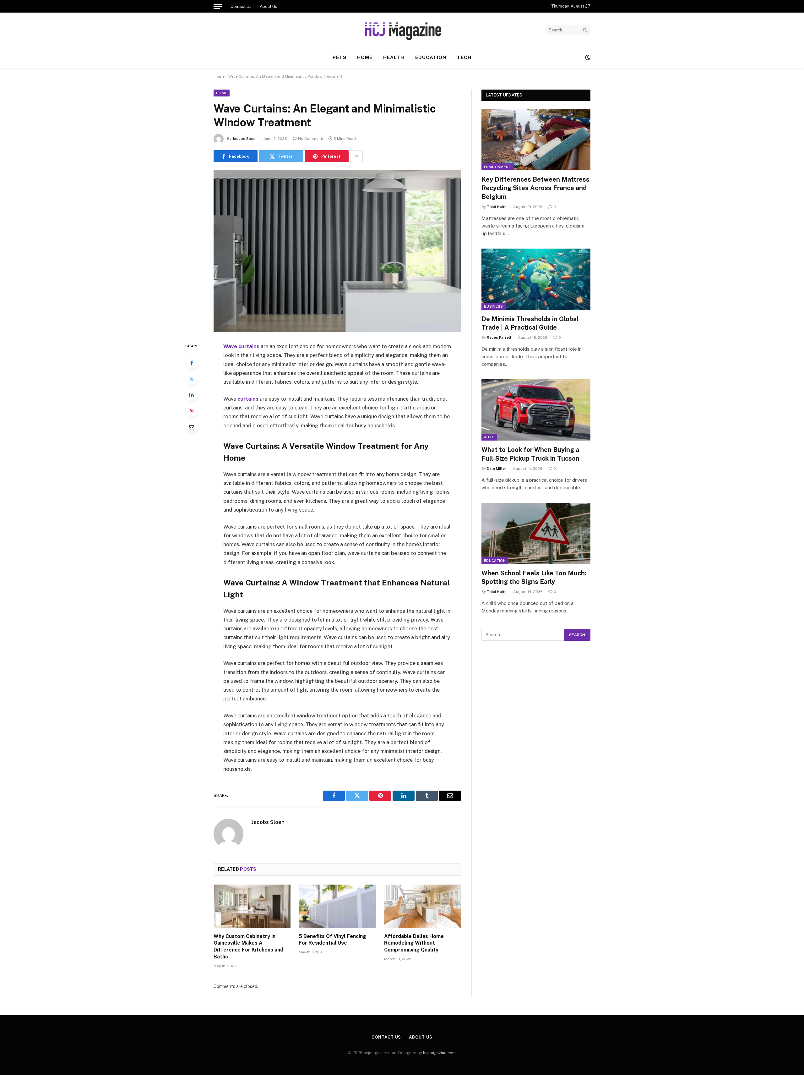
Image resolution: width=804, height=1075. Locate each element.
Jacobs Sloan (244, 138)
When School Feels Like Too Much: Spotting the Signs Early (533, 577)
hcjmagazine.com (439, 1052)
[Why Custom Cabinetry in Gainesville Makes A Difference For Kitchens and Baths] (252, 906)
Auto (489, 437)
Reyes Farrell (499, 337)
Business (493, 306)
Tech (464, 57)
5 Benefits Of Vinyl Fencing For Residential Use (332, 939)
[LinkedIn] (191, 395)
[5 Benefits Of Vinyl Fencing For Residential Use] (337, 906)
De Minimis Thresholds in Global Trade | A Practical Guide (530, 323)
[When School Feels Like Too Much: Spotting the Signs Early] (535, 533)
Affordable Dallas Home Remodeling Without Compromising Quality (414, 943)
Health (393, 57)
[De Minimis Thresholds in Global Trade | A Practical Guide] (535, 279)
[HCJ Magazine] (402, 30)
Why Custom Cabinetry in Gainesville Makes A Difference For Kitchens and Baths (248, 946)
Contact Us (241, 6)
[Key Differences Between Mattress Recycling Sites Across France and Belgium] (535, 139)
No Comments (311, 138)
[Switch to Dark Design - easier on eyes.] (587, 57)
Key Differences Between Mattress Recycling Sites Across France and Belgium (535, 188)
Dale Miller (496, 468)
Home (364, 57)
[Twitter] (191, 379)
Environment (497, 167)
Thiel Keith (497, 207)
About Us (268, 6)
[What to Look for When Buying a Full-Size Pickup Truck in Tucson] (535, 410)
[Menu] (218, 6)
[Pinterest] (191, 411)
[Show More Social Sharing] (356, 156)
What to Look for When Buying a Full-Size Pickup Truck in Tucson (530, 454)
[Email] (191, 427)
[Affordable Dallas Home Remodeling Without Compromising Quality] (422, 906)
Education (430, 57)
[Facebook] (191, 363)
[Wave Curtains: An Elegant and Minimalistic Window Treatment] (337, 251)
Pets (339, 57)
